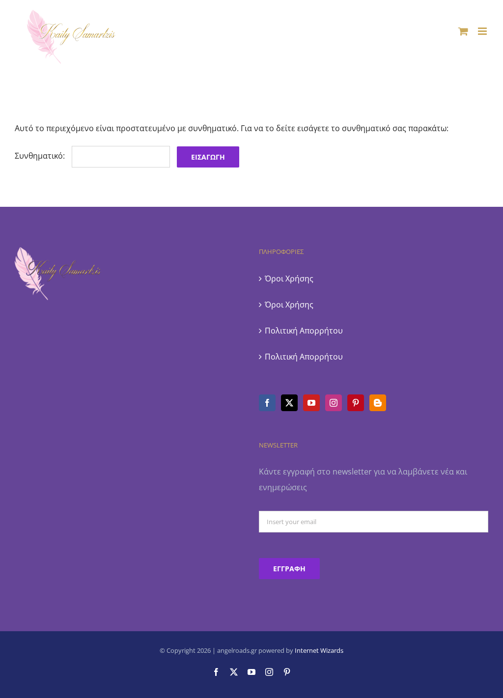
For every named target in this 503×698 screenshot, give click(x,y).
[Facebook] (267, 402)
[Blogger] (377, 402)
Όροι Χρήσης (289, 278)
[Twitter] (289, 402)
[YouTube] (311, 402)
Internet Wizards (319, 650)
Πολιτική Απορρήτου (304, 330)
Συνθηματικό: (41, 155)
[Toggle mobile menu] (483, 31)
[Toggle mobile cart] (463, 31)
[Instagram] (333, 402)
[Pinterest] (355, 402)
